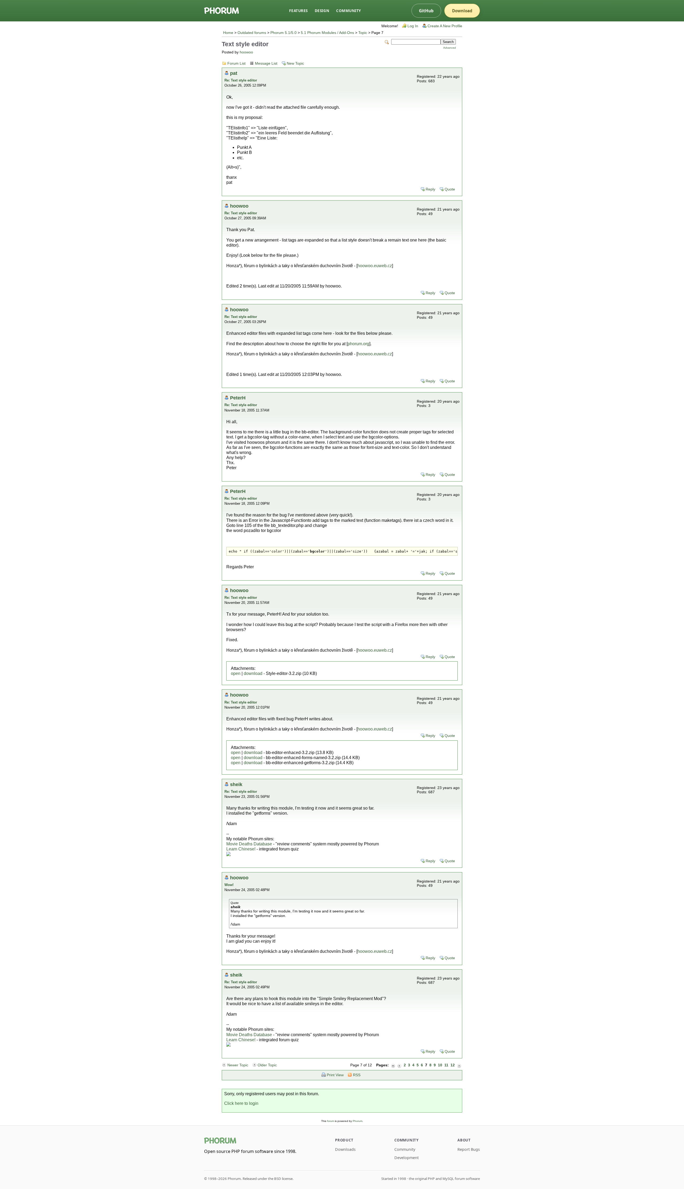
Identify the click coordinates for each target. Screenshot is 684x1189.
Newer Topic (237, 1065)
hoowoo (246, 52)
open (235, 673)
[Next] (459, 1065)
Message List (266, 63)
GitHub (426, 10)
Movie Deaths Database (249, 844)
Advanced (449, 47)
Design (322, 10)
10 (440, 1065)
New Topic (295, 63)
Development (406, 1157)
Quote (450, 189)
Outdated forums (252, 33)
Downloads (345, 1149)
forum (330, 1121)
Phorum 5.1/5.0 (283, 33)
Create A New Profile (445, 26)
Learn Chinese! (240, 849)
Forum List (236, 63)
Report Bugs (468, 1149)
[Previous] (399, 1065)
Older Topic (267, 1065)
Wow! (229, 885)
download (253, 673)
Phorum (357, 1121)
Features (298, 10)
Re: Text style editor (240, 80)
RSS (356, 1075)
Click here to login (241, 1103)
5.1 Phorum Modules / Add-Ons (327, 33)
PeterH (238, 398)
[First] (393, 1065)
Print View (335, 1075)
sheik (236, 784)
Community (348, 10)
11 (446, 1065)
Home (228, 33)
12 (452, 1065)
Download (462, 10)
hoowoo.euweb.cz (374, 265)
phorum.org (358, 343)
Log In (412, 26)
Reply (430, 189)
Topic (362, 33)
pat (233, 73)
